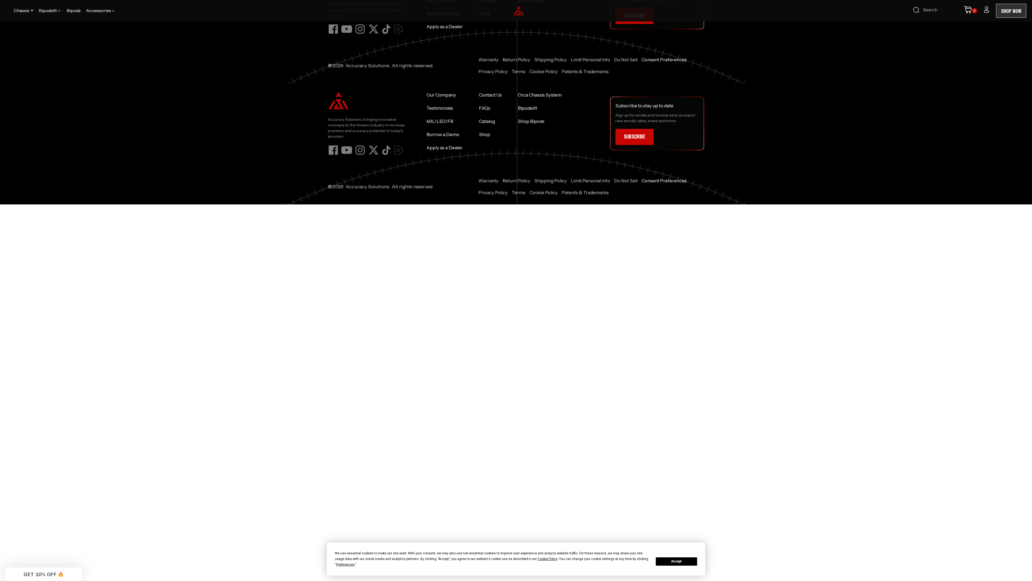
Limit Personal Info (590, 59)
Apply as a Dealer (445, 26)
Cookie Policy (543, 71)
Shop (484, 134)
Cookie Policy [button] (547, 559)
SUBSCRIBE (634, 136)
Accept (676, 561)
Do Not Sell (625, 59)
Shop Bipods (531, 121)
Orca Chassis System (540, 95)
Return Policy (516, 59)
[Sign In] (987, 10)
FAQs (484, 108)
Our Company (441, 95)
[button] (23, 11)
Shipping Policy (550, 59)
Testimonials (440, 108)
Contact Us (490, 95)
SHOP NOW (1011, 10)
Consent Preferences (664, 59)
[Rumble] (398, 29)
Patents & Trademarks (585, 71)
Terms (518, 71)
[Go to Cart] (970, 11)
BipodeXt (527, 108)
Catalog (487, 121)
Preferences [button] (345, 564)
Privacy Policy (493, 71)
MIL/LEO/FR (440, 121)
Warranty (488, 59)
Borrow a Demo (443, 134)
